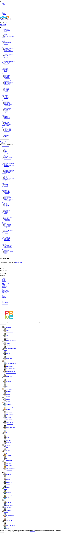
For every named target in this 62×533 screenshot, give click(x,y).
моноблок (6, 161)
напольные (6, 64)
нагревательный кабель (8, 130)
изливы (5, 85)
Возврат (3, 6)
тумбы (5, 33)
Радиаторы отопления (6, 121)
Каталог (3, 13)
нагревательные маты (7, 129)
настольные (6, 181)
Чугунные (6, 39)
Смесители (4, 56)
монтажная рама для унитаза (9, 48)
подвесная (6, 111)
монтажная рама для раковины (9, 168)
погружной (6, 236)
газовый (5, 71)
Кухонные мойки (5, 208)
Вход (1, 24)
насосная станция (7, 118)
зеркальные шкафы (7, 148)
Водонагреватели (5, 69)
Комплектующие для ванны (8, 40)
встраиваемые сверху (7, 107)
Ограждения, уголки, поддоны (7, 100)
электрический (6, 70)
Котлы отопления (5, 95)
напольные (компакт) (7, 42)
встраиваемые (6, 63)
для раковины (6, 58)
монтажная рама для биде (8, 51)
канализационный (7, 117)
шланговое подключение (8, 82)
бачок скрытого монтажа (8, 52)
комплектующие (7, 55)
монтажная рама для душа (8, 54)
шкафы (5, 34)
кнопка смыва (6, 49)
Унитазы (3, 41)
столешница (6, 229)
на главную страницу (18, 262)
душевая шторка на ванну (8, 104)
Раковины (4, 106)
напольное (6, 67)
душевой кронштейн (7, 80)
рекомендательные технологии (30, 322)
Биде (3, 66)
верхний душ (6, 77)
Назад (2, 324)
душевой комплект (7, 75)
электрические (6, 126)
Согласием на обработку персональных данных (16, 323)
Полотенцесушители (5, 125)
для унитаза (6, 91)
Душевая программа (5, 73)
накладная (6, 110)
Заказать (1, 142)
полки (5, 35)
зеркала (5, 31)
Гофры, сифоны (5, 202)
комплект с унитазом (7, 50)
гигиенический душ (7, 195)
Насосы (3, 115)
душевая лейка (6, 76)
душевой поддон (7, 102)
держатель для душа (7, 83)
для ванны (6, 57)
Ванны (3, 37)
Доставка (3, 4)
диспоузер (6, 94)
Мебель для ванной (5, 29)
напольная (6, 114)
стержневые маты (7, 131)
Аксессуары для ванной (6, 62)
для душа (5, 59)
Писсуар (3, 222)
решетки (5, 136)
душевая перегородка (7, 105)
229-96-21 (3, 19)
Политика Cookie (32, 531)
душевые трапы (6, 135)
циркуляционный (7, 120)
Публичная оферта (5, 11)
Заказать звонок (9, 19)
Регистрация (4, 24)
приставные (6, 44)
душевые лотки (6, 133)
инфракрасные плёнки (8, 128)
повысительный (7, 235)
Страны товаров (5, 304)
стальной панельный (7, 124)
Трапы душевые (5, 249)
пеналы (5, 32)
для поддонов (6, 89)
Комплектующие (7, 99)
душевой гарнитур (7, 79)
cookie (23, 322)
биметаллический (7, 123)
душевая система (7, 74)
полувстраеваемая (7, 112)
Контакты (4, 12)
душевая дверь (6, 101)
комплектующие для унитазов (9, 46)
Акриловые (6, 154)
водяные (5, 242)
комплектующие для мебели (9, 36)
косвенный (6, 189)
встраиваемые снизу (7, 108)
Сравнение (4, 14)
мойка (5, 209)
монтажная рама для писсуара (9, 53)
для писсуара (6, 88)
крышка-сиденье (7, 162)
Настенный (6, 215)
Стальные (6, 155)
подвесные (6, 43)
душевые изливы (7, 84)
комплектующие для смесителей (9, 61)
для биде (5, 60)
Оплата (3, 280)
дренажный (6, 116)
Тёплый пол (4, 127)
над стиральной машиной (8, 113)
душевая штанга (7, 78)
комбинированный (7, 188)
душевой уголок (7, 103)
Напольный (6, 98)
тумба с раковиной (7, 30)
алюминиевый (6, 122)
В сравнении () (3, 25)
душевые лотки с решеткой (8, 134)
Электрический (6, 97)
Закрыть (5, 324)
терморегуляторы (7, 132)
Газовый (5, 96)
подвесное (6, 68)
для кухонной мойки (7, 175)
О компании (4, 3)
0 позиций (2, 140)
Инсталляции (4, 47)
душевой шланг (6, 81)
